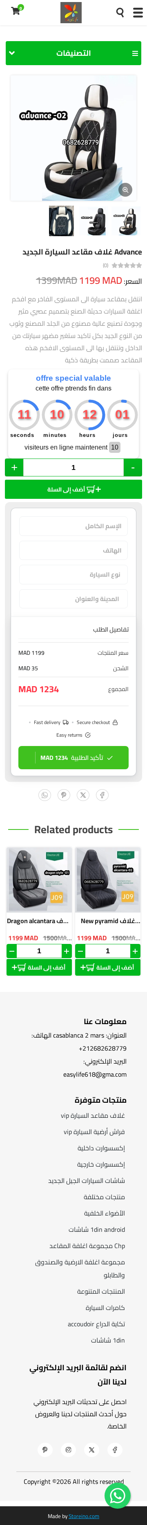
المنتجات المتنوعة (101, 1291)
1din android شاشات (97, 1229)
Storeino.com (84, 1516)
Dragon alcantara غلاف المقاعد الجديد (39, 921)
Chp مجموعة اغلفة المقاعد (87, 1246)
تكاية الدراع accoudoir (96, 1324)
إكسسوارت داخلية (101, 1148)
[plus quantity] (66, 951)
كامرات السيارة (105, 1307)
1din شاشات (108, 1340)
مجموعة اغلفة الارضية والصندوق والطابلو (80, 1268)
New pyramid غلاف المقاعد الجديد (108, 921)
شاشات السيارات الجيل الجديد (86, 1180)
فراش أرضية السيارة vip (94, 1132)
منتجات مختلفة (104, 1197)
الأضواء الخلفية (104, 1213)
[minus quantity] (12, 951)
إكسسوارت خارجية (101, 1164)
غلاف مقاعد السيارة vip (93, 1115)
